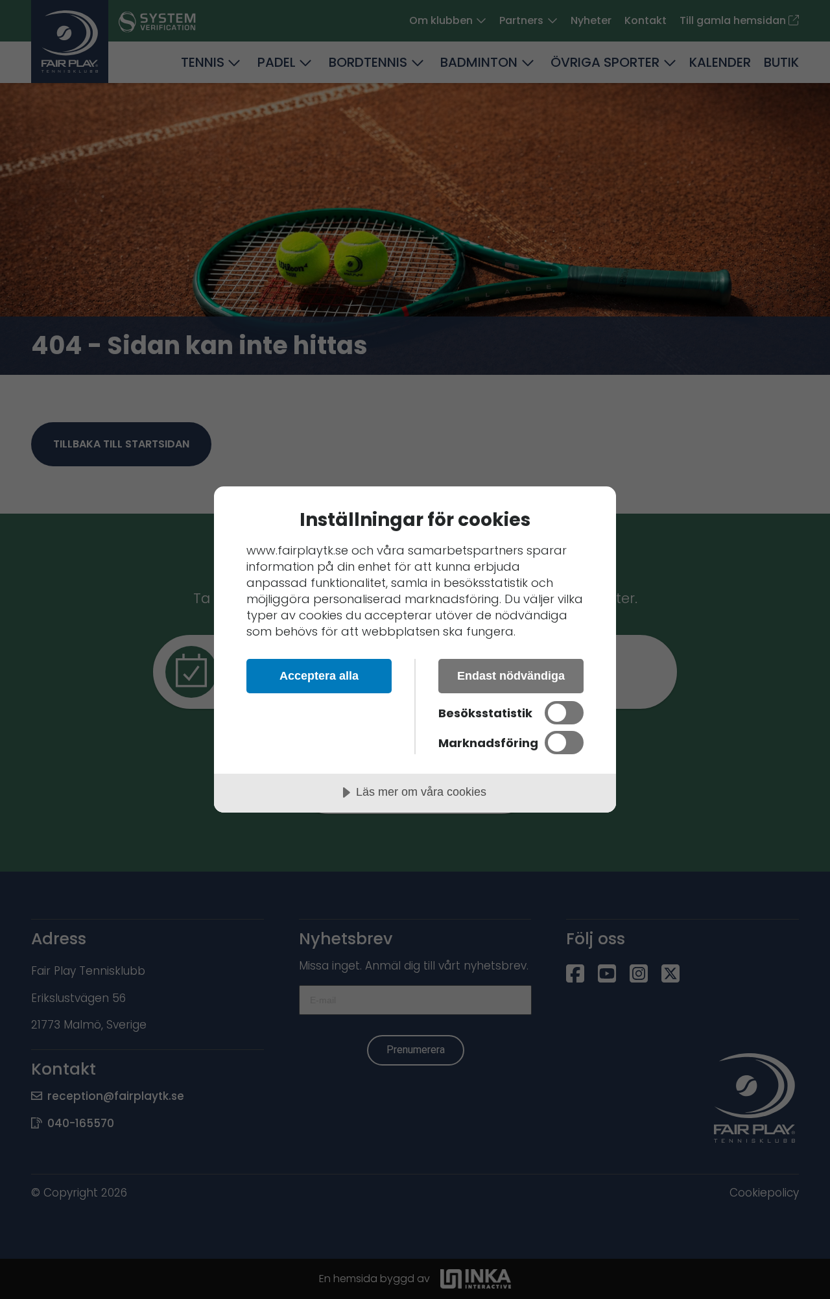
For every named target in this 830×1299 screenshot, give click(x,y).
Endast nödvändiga (511, 675)
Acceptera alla (319, 675)
